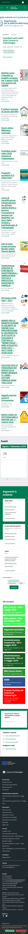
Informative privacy (7, 812)
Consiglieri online (6, 831)
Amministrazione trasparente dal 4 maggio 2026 (13, 797)
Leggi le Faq (5, 825)
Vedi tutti (14, 587)
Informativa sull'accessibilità (9, 820)
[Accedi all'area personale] (23, 2)
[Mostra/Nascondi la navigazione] (2, 8)
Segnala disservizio (7, 787)
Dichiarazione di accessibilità (9, 817)
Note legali (5, 822)
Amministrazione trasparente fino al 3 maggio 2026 (14, 802)
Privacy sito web (6, 810)
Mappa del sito (5, 923)
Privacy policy (5, 929)
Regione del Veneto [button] (6, 2)
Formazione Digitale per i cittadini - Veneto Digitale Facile (13, 845)
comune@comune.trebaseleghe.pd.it (15, 880)
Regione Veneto (6, 857)
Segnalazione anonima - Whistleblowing (12, 836)
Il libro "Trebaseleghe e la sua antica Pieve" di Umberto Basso (13, 850)
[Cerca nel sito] (25, 8)
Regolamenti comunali (8, 815)
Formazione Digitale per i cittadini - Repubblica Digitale (11, 840)
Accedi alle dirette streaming (9, 834)
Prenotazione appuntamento (9, 785)
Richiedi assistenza (7, 782)
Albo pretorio (5, 790)
